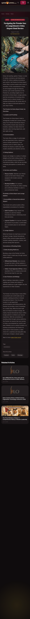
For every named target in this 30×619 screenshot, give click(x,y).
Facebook (6, 355)
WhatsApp (20, 355)
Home (2, 13)
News (12, 13)
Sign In (23, 2)
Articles (7, 13)
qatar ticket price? (16, 337)
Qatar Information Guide (17, 19)
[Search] (18, 2)
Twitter (13, 355)
